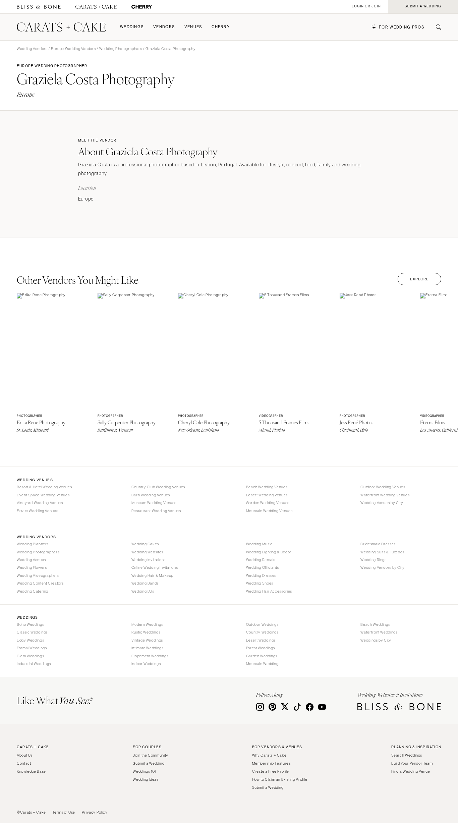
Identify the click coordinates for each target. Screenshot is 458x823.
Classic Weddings (32, 632)
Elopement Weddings (149, 656)
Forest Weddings (260, 648)
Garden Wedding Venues (267, 503)
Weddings (132, 27)
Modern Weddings (147, 624)
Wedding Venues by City (381, 503)
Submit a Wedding (148, 763)
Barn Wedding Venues (150, 495)
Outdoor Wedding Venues (382, 487)
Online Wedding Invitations (154, 567)
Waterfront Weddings (378, 632)
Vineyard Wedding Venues (40, 503)
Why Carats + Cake (269, 755)
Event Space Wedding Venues (43, 495)
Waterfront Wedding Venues (384, 495)
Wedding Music (259, 544)
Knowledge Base (31, 771)
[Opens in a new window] (39, 7)
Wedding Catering (32, 591)
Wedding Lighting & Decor (268, 552)
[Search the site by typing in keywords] (436, 27)
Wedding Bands (145, 583)
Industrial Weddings (34, 664)
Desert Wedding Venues (267, 495)
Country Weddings (262, 632)
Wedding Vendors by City (382, 567)
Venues (193, 27)
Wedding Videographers (38, 575)
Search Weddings (406, 755)
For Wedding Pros (401, 27)
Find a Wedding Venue (410, 771)
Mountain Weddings (263, 664)
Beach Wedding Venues (267, 487)
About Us (25, 755)
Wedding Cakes (145, 544)
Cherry (221, 27)
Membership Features (271, 763)
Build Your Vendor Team (412, 763)
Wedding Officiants (262, 567)
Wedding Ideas (145, 779)
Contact (24, 763)
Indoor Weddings (146, 664)
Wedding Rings (373, 560)
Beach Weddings (375, 624)
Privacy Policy (95, 812)
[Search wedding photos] (141, 7)
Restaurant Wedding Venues (156, 511)
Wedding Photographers (120, 49)
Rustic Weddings (145, 632)
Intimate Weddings (147, 648)
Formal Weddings (32, 648)
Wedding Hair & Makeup (152, 575)
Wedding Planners (33, 544)
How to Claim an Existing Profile (279, 779)
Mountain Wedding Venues (269, 511)
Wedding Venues (31, 560)
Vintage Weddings (147, 640)
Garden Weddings (261, 656)
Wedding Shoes (259, 583)
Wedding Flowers (32, 567)
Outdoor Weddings (262, 624)
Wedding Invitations (148, 560)
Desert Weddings (261, 640)
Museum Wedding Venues (153, 503)
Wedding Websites (147, 552)
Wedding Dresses (261, 575)
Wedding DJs (142, 591)
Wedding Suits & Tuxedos (382, 552)
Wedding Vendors (32, 49)
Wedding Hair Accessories (269, 591)
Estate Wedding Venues (37, 511)
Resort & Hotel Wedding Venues (44, 487)
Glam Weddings (30, 656)
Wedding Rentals (260, 560)
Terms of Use (63, 812)
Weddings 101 (144, 771)
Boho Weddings (30, 624)
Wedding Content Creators (40, 583)
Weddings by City (375, 640)
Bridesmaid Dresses (377, 544)
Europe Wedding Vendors (73, 49)
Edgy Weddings (30, 640)
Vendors (164, 27)
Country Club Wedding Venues (158, 487)
